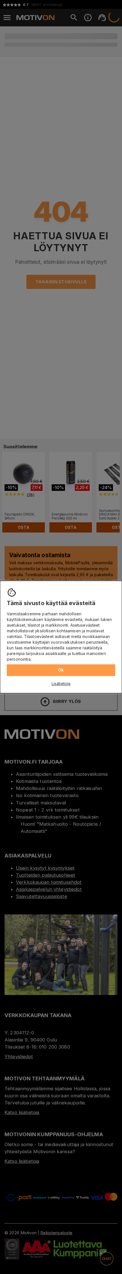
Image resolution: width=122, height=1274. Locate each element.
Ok (61, 669)
